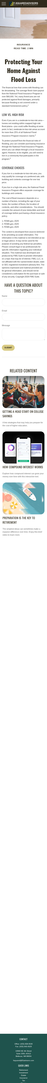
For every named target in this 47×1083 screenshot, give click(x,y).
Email (4, 311)
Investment (23, 1073)
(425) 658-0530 (26, 1044)
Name (4, 296)
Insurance (23, 1078)
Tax (23, 1081)
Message (6, 325)
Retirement (23, 1070)
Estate (23, 1075)
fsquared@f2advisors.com (23, 1060)
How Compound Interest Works (23, 467)
